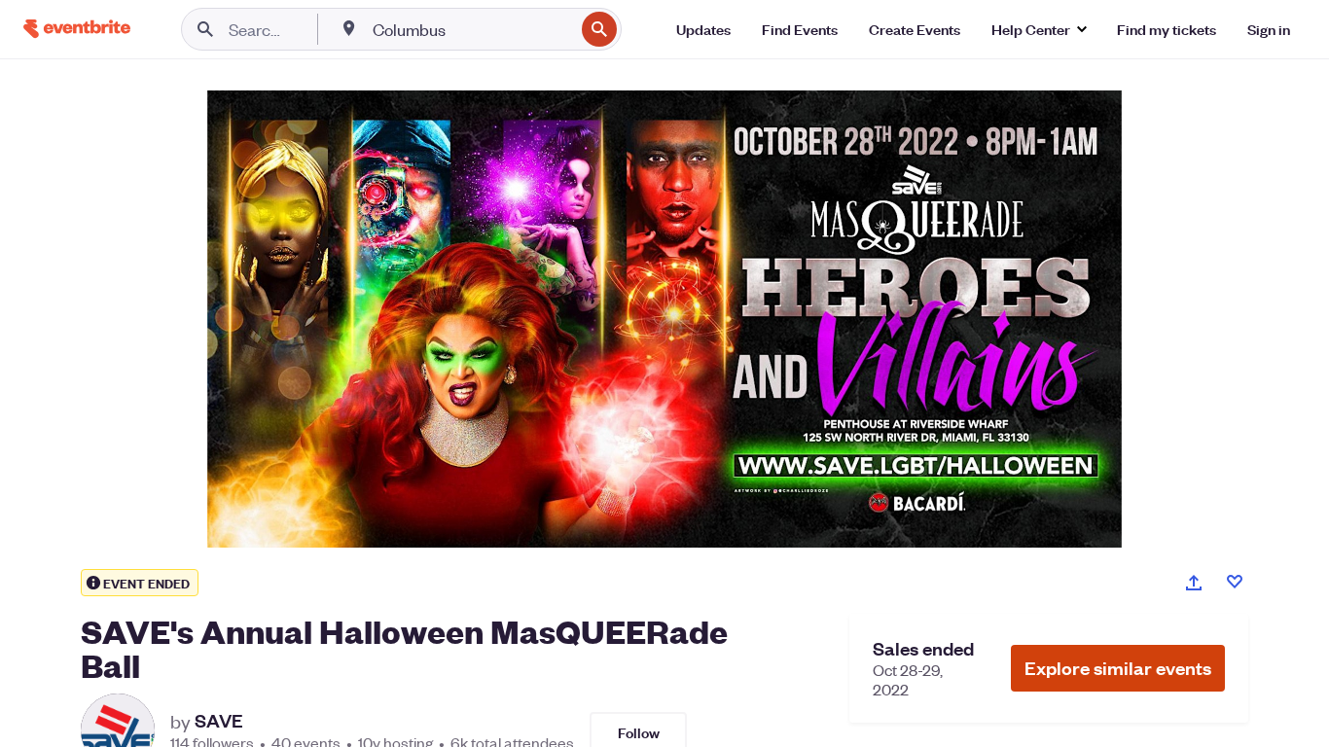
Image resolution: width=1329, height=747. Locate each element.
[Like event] (1234, 581)
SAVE (219, 720)
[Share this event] (1193, 582)
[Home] (76, 29)
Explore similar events (1117, 668)
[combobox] (471, 29)
